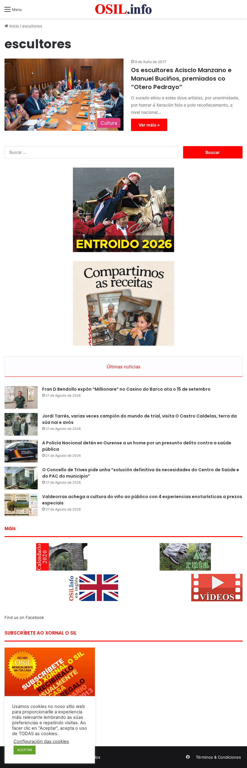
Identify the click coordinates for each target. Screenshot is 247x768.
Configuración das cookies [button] (41, 741)
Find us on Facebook (24, 617)
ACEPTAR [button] (24, 750)
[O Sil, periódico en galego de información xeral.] (123, 9)
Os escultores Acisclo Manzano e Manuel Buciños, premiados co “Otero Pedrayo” (181, 78)
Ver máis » (149, 124)
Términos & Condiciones (218, 757)
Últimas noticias (123, 367)
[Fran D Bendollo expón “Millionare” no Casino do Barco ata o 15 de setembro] (21, 397)
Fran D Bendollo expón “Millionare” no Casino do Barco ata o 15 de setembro (126, 389)
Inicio (13, 26)
